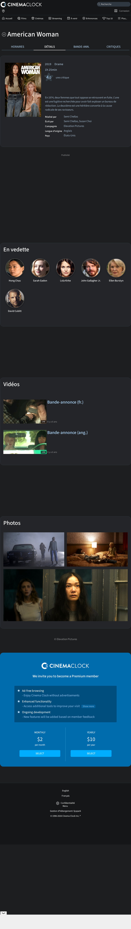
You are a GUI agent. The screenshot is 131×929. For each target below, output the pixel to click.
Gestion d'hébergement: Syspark (65, 811)
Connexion (123, 11)
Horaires (17, 47)
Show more (88, 706)
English (65, 790)
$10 (91, 743)
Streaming (57, 18)
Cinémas (39, 18)
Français (65, 796)
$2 (39, 743)
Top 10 (109, 18)
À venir (74, 18)
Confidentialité (68, 803)
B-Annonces (91, 18)
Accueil (9, 18)
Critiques (113, 47)
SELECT (40, 753)
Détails (49, 47)
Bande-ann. (81, 47)
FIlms (23, 18)
